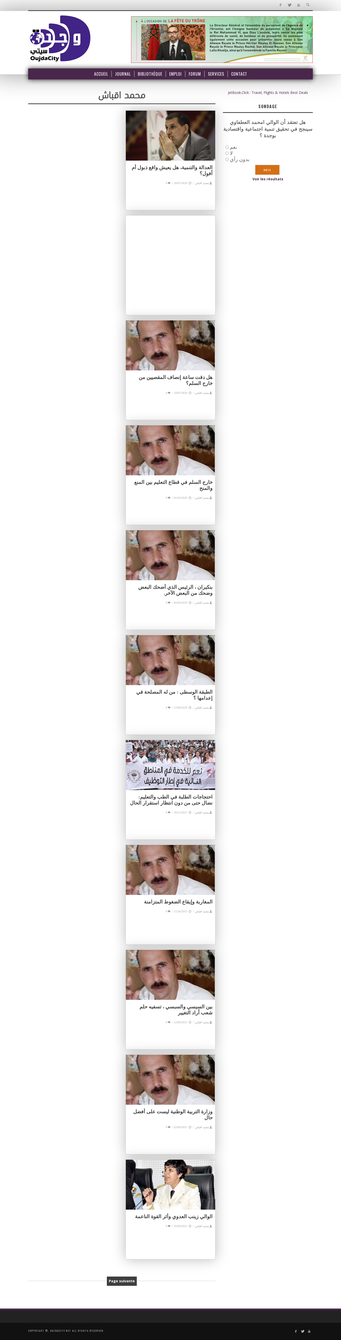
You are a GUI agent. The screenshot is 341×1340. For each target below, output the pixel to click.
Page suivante (122, 1281)
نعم (233, 147)
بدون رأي (240, 159)
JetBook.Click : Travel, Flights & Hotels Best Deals (268, 92)
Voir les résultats (267, 179)
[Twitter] (289, 5)
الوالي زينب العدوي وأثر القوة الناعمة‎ (174, 1216)
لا (231, 153)
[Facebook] (280, 5)
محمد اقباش (202, 183)
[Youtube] (298, 5)
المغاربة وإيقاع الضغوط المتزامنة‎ (178, 901)
